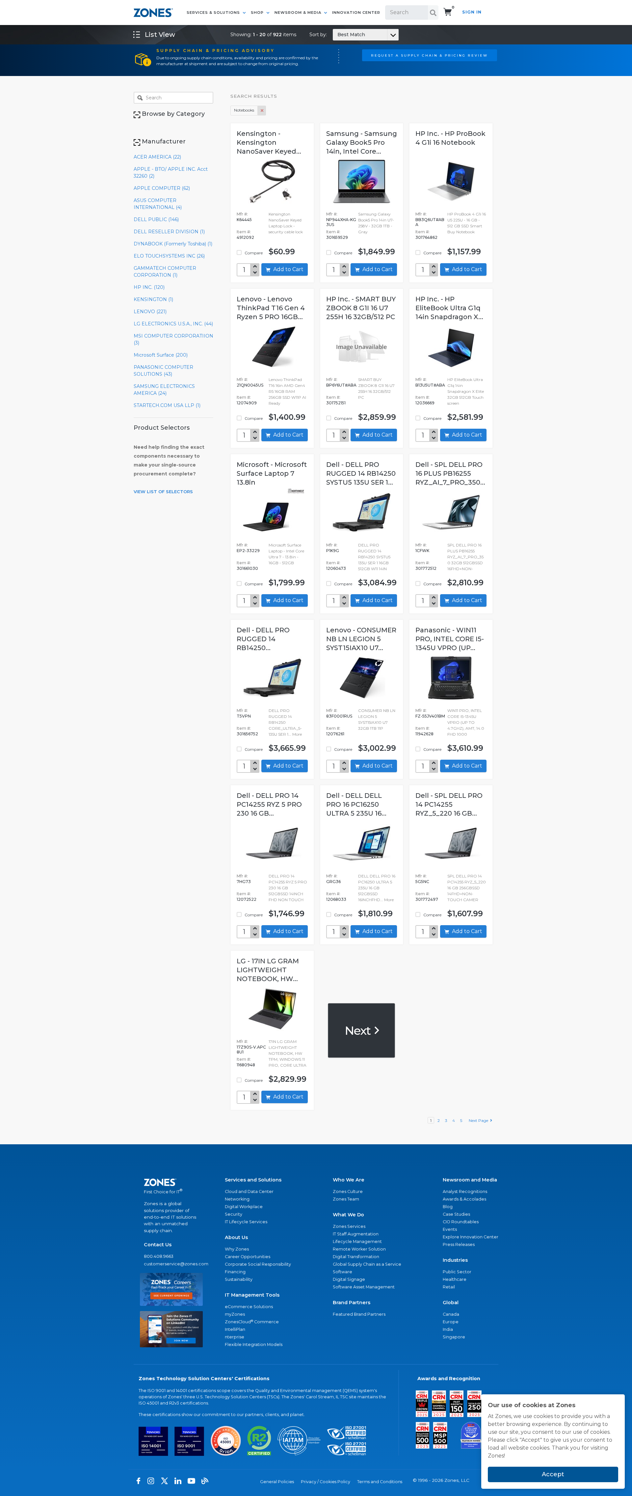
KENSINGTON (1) (153, 299)
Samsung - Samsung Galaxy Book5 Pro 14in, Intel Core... (361, 142)
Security (233, 1214)
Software (342, 1271)
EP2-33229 (248, 550)
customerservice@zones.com (171, 1263)
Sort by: (337, 35)
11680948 (246, 1064)
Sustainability (238, 1279)
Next (359, 1030)
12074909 (247, 402)
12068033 (336, 899)
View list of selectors (163, 491)
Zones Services (349, 1226)
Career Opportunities (247, 1256)
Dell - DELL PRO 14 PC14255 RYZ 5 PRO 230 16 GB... (269, 804)
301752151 (336, 402)
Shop (258, 12)
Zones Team (346, 1199)
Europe (451, 1321)
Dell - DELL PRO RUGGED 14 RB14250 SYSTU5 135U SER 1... (361, 473)
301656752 (247, 733)
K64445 (244, 219)
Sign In (472, 12)
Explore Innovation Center (470, 1236)
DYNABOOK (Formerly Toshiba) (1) (173, 244)
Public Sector (457, 1271)
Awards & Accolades (464, 1199)
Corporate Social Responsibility (258, 1264)
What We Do (348, 1215)
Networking (237, 1199)
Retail (449, 1286)
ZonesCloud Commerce (252, 1322)
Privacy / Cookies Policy (325, 1481)
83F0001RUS (339, 716)
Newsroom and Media (470, 1180)
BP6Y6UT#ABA (341, 385)
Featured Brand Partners (359, 1314)
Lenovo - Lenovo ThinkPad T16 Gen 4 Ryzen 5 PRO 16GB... (271, 308)
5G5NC (422, 881)
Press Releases (459, 1244)
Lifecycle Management (357, 1241)
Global (451, 1303)
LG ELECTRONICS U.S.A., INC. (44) (173, 324)
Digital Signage (349, 1279)
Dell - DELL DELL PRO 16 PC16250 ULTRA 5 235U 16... (356, 804)
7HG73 (244, 881)
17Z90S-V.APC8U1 (251, 1049)
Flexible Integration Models (253, 1344)
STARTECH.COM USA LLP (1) (167, 405)
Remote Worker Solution (359, 1249)
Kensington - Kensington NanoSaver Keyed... (269, 142)
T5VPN (244, 716)
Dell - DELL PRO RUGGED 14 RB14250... (263, 639)
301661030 (247, 568)
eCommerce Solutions (249, 1306)
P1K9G (332, 550)
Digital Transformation (356, 1256)
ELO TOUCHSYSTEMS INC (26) (169, 256)
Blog (448, 1206)
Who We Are (348, 1180)
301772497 (426, 899)
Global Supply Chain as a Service (367, 1264)
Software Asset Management (364, 1286)
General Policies (277, 1481)
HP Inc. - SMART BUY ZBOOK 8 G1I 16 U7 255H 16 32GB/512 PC (361, 308)
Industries (455, 1260)
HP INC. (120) (149, 287)
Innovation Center (356, 12)
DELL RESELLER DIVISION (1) (169, 232)
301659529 (337, 237)
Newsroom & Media (299, 12)
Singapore (454, 1336)
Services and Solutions (253, 1180)
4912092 (245, 237)
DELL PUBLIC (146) (156, 219)
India (448, 1329)
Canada (451, 1314)
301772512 (425, 568)
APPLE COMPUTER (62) (162, 188)
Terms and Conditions (379, 1481)
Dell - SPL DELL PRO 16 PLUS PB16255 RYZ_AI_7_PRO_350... (450, 473)
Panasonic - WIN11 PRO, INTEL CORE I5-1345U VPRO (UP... (449, 639)
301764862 (426, 237)
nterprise (234, 1336)
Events (450, 1229)
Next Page (479, 1120)
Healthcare (454, 1279)
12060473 (336, 568)
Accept (553, 1474)
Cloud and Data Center (249, 1191)
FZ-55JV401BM (430, 716)
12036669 (424, 402)
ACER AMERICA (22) (157, 157)
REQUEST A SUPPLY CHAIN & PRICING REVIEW (429, 55)
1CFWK (422, 550)
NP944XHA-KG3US (341, 222)
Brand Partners (351, 1303)
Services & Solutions (214, 12)
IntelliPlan (235, 1329)
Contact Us (157, 1245)
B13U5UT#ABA (430, 385)
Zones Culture (348, 1191)
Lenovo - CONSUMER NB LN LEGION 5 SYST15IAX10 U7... (361, 639)
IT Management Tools (252, 1295)
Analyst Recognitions (465, 1191)
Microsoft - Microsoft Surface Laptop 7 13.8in (272, 473)
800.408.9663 (158, 1256)
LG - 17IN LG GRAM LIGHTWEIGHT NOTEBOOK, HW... (268, 970)
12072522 (246, 899)
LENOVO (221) (150, 312)
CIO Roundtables (461, 1221)
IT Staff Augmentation (356, 1233)
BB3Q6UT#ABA (429, 222)
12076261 (335, 733)
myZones (235, 1314)
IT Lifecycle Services (246, 1221)
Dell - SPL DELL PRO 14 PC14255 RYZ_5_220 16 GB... (449, 804)
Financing (235, 1271)
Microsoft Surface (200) (161, 355)
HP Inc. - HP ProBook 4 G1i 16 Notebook (450, 138)
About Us (236, 1237)
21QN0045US (250, 385)
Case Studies (456, 1214)
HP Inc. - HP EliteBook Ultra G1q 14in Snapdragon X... (449, 308)
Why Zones (237, 1249)
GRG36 (333, 881)
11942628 (424, 733)
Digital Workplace (244, 1206)
